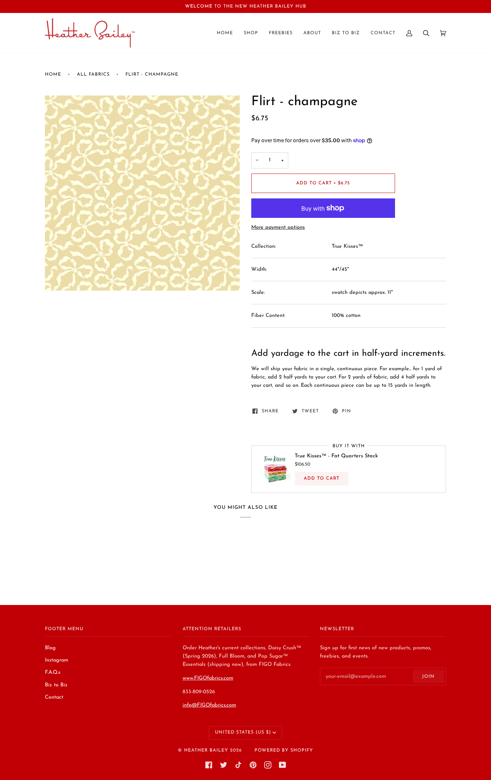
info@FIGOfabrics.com (209, 705)
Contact (54, 697)
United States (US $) (243, 732)
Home (53, 74)
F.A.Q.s (52, 672)
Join (428, 676)
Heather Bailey (206, 750)
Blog (50, 648)
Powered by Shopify (283, 750)
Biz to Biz (56, 685)
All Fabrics (93, 74)
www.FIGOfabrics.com (208, 678)
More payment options (278, 227)
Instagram (56, 660)
